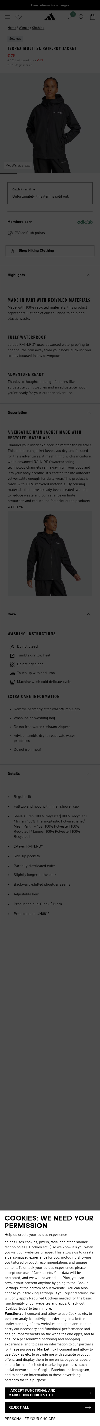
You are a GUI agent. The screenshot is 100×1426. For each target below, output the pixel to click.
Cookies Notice (16, 1308)
